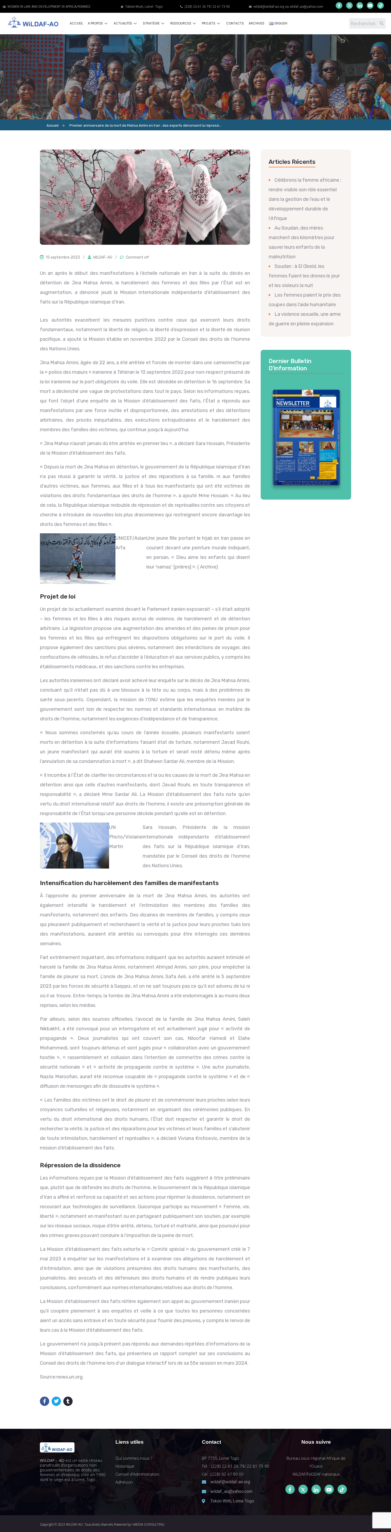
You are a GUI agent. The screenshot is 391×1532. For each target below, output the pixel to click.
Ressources (180, 23)
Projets (208, 23)
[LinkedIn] (359, 5)
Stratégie (151, 23)
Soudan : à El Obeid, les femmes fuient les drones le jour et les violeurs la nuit (304, 275)
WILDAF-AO (102, 257)
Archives (256, 23)
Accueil (76, 23)
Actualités (123, 23)
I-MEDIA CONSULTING (148, 1524)
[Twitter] (349, 5)
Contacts (235, 23)
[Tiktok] (342, 1489)
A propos (95, 23)
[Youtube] (370, 5)
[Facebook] (339, 5)
